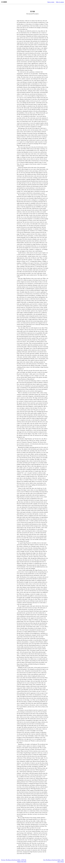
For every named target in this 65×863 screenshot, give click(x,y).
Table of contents (60, 2)
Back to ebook (51, 2)
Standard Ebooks (4, 2)
